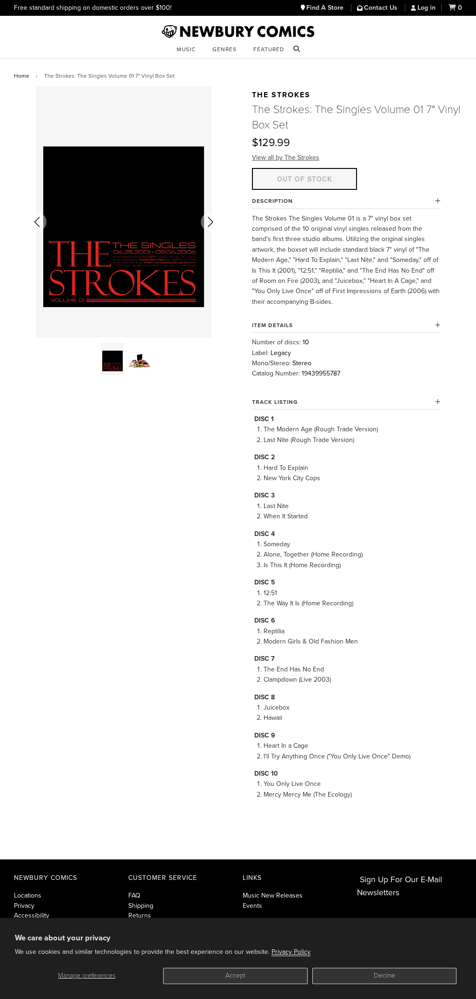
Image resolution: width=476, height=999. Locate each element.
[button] (37, 222)
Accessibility (31, 915)
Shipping (140, 906)
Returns (139, 915)
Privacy (24, 906)
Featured (268, 49)
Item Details (272, 325)
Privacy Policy (291, 952)
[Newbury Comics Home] (238, 31)
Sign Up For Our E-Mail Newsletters (399, 886)
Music (186, 49)
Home (21, 76)
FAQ (134, 895)
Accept (235, 975)
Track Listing (275, 402)
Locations (27, 895)
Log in (426, 8)
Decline (384, 975)
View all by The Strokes (285, 157)
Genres (224, 49)
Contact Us (381, 8)
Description (272, 201)
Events (252, 906)
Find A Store (325, 8)
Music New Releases (273, 895)
